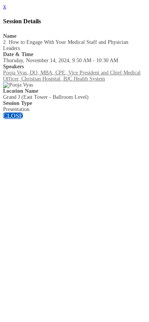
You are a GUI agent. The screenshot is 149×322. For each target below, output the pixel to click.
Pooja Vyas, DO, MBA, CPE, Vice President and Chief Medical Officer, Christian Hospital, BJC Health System (72, 76)
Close (13, 116)
